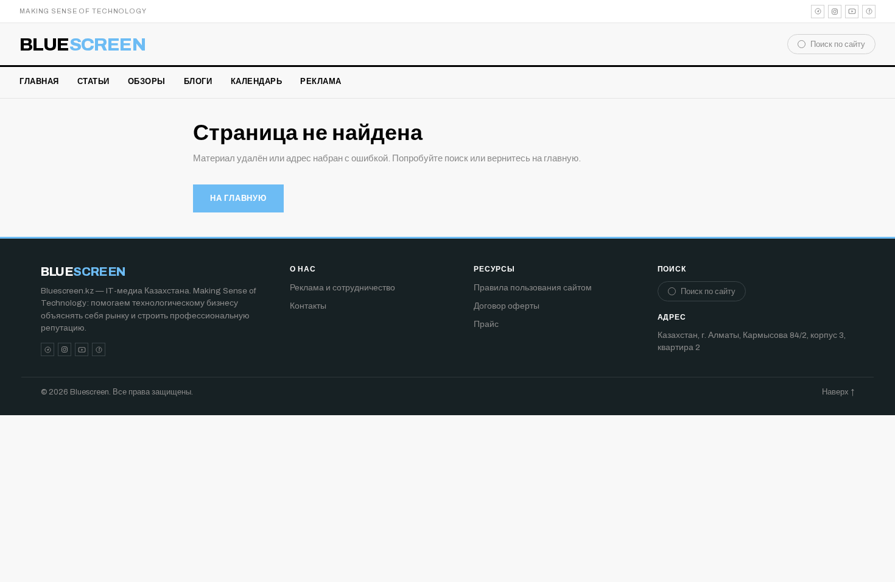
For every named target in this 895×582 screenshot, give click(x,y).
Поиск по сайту (837, 44)
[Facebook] (869, 11)
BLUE (82, 44)
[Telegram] (817, 11)
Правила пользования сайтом (533, 287)
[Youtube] (851, 11)
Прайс (486, 324)
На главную (238, 198)
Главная (39, 81)
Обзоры (147, 81)
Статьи (93, 81)
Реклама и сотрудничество (342, 287)
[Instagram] (834, 11)
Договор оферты (506, 305)
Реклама (321, 81)
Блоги (198, 81)
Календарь (257, 81)
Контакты (308, 305)
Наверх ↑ (838, 392)
